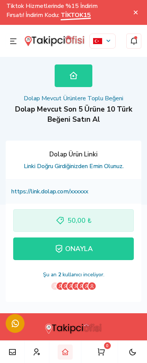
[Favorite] (37, 352)
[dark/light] (132, 352)
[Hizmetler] (12, 352)
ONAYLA (79, 248)
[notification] (133, 41)
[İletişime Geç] (15, 323)
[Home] (65, 352)
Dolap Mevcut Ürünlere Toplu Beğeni (73, 98)
